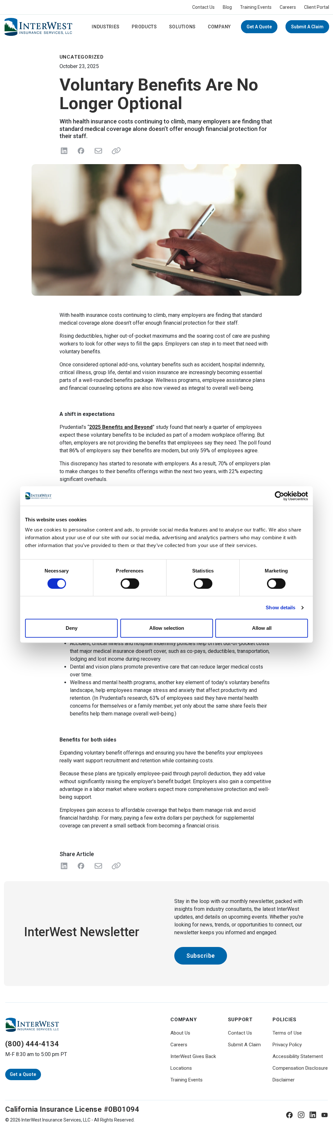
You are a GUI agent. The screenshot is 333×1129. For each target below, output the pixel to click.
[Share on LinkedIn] (64, 150)
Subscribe (200, 955)
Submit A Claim (307, 26)
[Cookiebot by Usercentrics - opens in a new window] (279, 496)
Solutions (182, 26)
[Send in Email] (97, 150)
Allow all (262, 628)
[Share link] (114, 150)
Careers (288, 7)
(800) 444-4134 (32, 1044)
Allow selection (166, 628)
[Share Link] (114, 865)
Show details (280, 607)
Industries (106, 26)
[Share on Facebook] (81, 150)
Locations (181, 1068)
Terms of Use (287, 1033)
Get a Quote (259, 26)
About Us (180, 1033)
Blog (227, 7)
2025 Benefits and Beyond (121, 427)
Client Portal (316, 7)
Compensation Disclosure (300, 1068)
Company (219, 26)
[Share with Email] (97, 865)
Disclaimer (284, 1080)
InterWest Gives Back (193, 1056)
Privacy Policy (287, 1045)
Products (144, 26)
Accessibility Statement (298, 1056)
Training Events (256, 7)
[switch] (130, 583)
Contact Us (203, 7)
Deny (71, 628)
